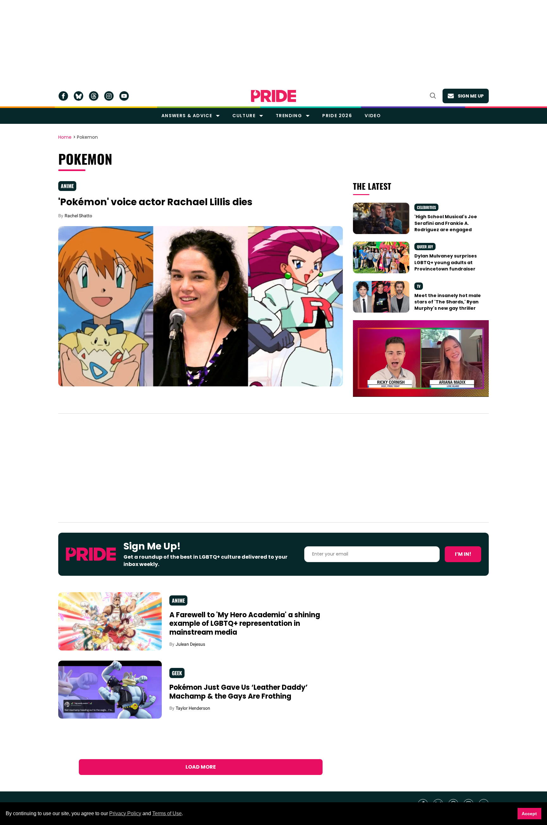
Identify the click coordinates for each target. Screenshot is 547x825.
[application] (421, 358)
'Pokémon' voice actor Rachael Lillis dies (155, 202)
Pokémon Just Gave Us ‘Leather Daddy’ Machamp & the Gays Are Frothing (238, 691)
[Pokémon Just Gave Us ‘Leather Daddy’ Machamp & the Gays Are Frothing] (110, 689)
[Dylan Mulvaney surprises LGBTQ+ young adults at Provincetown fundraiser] (381, 257)
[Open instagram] (109, 96)
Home (65, 137)
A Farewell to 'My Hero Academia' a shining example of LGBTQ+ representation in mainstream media (244, 623)
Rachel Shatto (78, 215)
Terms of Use (167, 813)
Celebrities (426, 207)
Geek (177, 673)
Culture (243, 115)
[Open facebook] (63, 96)
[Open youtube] (124, 96)
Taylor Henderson (193, 708)
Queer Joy (425, 246)
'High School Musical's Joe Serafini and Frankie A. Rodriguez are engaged (445, 223)
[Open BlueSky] (78, 96)
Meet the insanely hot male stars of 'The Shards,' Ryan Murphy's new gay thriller (447, 302)
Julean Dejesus (190, 644)
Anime (67, 186)
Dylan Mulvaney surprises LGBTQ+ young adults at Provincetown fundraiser (445, 262)
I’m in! (463, 554)
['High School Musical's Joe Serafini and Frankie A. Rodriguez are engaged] (381, 218)
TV (418, 286)
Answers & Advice (186, 115)
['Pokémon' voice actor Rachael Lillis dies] (200, 306)
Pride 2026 (337, 115)
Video (373, 115)
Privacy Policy (125, 813)
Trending (289, 115)
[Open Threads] (94, 96)
